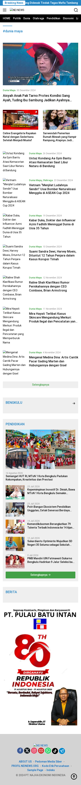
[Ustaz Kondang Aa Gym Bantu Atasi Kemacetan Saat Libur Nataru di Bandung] (14, 161)
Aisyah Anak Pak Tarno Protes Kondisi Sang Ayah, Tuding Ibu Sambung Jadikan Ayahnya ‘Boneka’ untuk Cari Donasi (36, 100)
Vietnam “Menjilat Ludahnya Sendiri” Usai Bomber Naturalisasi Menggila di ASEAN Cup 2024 (52, 189)
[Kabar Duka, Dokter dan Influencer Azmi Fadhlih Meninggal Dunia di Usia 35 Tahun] (14, 226)
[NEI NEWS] (16, 10)
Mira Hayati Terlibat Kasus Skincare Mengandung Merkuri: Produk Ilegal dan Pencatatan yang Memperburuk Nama (53, 319)
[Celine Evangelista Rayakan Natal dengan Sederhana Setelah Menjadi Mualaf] (20, 120)
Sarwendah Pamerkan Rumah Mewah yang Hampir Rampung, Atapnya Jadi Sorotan (59, 137)
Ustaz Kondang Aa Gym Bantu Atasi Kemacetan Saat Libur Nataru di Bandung (50, 162)
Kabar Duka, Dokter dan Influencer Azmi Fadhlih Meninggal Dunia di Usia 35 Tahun (52, 224)
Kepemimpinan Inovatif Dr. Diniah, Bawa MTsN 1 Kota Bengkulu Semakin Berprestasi (51, 491)
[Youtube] (41, 751)
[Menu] (5, 10)
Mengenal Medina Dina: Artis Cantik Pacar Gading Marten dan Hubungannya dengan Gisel (53, 361)
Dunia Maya (9, 90)
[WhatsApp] (48, 751)
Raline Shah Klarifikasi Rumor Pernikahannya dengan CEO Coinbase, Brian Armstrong (49, 286)
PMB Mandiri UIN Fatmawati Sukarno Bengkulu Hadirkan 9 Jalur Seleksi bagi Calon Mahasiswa (51, 560)
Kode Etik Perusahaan (55, 765)
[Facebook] (20, 751)
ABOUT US (25, 761)
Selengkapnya (40, 384)
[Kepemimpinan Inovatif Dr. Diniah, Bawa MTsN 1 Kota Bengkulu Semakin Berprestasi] (15, 492)
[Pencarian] (76, 10)
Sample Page (35, 770)
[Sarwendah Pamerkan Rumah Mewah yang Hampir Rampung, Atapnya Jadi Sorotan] (60, 120)
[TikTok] (55, 751)
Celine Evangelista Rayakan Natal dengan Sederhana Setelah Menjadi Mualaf (19, 137)
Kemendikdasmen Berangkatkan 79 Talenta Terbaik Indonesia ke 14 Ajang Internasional (50, 525)
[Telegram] (62, 751)
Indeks (51, 770)
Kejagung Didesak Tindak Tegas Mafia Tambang (39, 2)
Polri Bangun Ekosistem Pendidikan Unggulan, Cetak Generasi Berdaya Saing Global (49, 508)
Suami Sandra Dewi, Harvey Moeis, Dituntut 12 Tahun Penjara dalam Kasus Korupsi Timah (52, 255)
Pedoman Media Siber (48, 761)
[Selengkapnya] (73, 403)
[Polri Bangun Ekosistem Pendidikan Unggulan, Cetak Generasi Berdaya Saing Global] (15, 509)
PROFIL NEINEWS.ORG (25, 765)
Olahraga (48, 180)
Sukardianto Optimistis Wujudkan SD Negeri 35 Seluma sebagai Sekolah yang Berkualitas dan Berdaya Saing (49, 543)
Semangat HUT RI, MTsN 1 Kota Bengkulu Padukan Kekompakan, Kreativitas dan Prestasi (37, 478)
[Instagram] (34, 751)
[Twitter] (27, 751)
